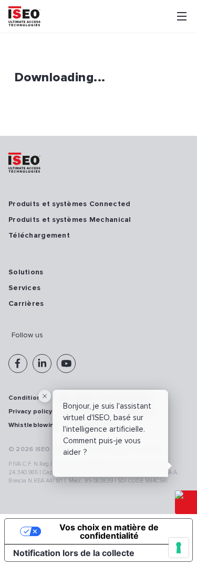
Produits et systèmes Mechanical (69, 219)
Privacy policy (30, 411)
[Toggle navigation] (181, 16)
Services (24, 287)
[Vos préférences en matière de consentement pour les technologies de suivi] (179, 548)
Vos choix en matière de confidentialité (109, 531)
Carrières (26, 303)
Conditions (26, 398)
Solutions (26, 272)
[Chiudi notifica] (44, 396)
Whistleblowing (33, 425)
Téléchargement (39, 235)
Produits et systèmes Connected (69, 203)
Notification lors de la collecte (73, 553)
